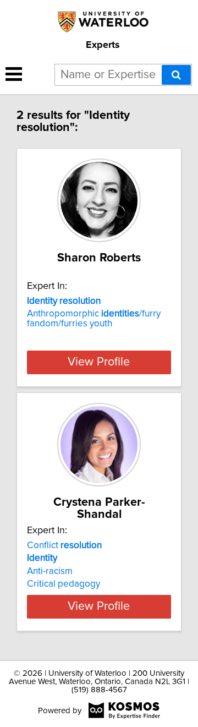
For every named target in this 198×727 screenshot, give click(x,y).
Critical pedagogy (63, 584)
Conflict (64, 545)
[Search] (176, 75)
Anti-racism (50, 571)
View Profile (99, 362)
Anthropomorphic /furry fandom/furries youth (94, 319)
